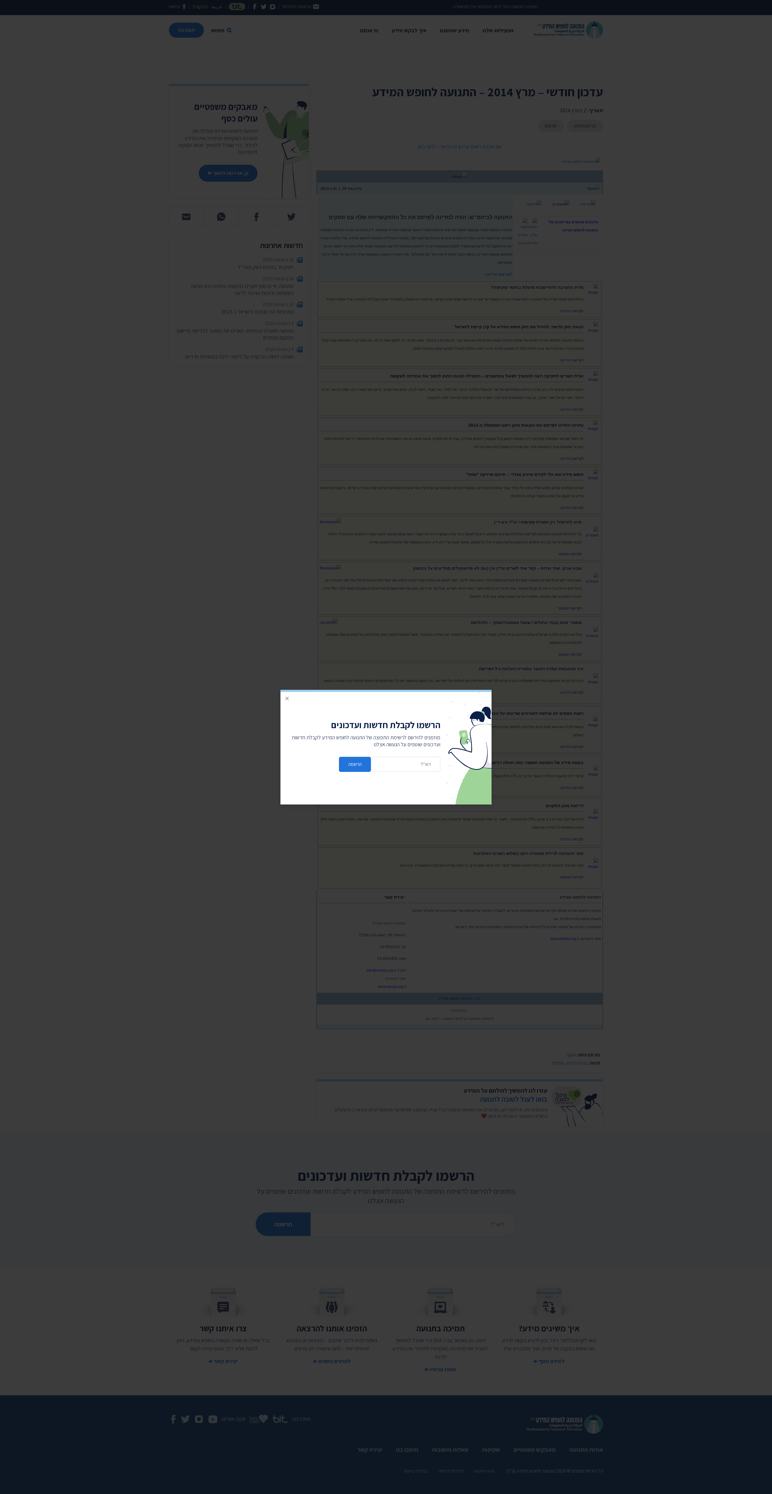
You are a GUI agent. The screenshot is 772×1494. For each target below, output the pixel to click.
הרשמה (355, 764)
